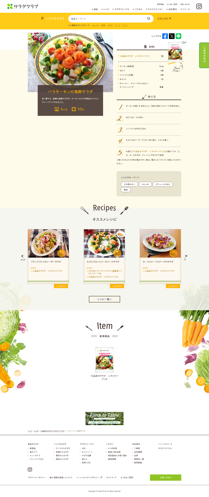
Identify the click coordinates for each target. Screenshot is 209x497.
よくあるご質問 (172, 4)
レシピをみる (61, 286)
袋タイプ (33, 452)
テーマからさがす (63, 448)
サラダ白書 (86, 456)
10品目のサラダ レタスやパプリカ (134, 56)
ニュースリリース (165, 444)
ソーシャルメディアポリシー (87, 478)
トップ (30, 431)
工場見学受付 (204, 54)
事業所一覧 (139, 459)
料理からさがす (62, 452)
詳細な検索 (162, 18)
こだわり (138, 9)
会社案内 (172, 9)
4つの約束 (112, 448)
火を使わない (129, 184)
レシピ (106, 9)
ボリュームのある (163, 184)
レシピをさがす (60, 444)
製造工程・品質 (114, 452)
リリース (186, 9)
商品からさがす (62, 459)
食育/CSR (86, 463)
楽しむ (84, 459)
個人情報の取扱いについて (61, 478)
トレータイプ (35, 456)
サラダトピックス (122, 9)
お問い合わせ (185, 4)
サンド (125, 25)
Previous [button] (23, 257)
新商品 (33, 448)
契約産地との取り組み (117, 456)
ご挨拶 (137, 448)
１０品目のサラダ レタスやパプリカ (104, 377)
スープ (117, 25)
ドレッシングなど (37, 459)
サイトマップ (111, 478)
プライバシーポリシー (37, 478)
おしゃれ (145, 184)
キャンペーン (87, 452)
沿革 (136, 456)
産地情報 (112, 459)
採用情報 (160, 4)
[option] (48, 257)
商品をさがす (33, 444)
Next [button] (185, 257)
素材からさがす (62, 456)
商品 (96, 9)
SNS (84, 448)
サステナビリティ (155, 9)
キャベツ (95, 25)
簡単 (103, 25)
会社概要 (138, 452)
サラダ (110, 25)
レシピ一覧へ (104, 299)
